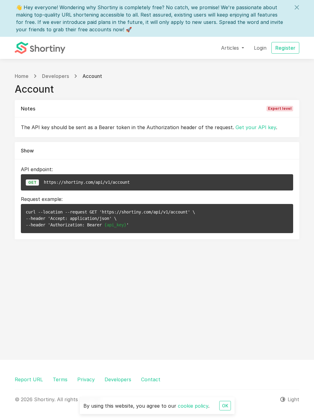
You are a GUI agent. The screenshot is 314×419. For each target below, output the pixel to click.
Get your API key (256, 127)
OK (225, 405)
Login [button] (260, 48)
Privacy (86, 379)
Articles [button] (230, 48)
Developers (55, 76)
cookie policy (193, 406)
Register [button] (285, 48)
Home (22, 76)
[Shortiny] (40, 48)
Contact (150, 379)
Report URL (29, 379)
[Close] (296, 7)
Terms (60, 379)
